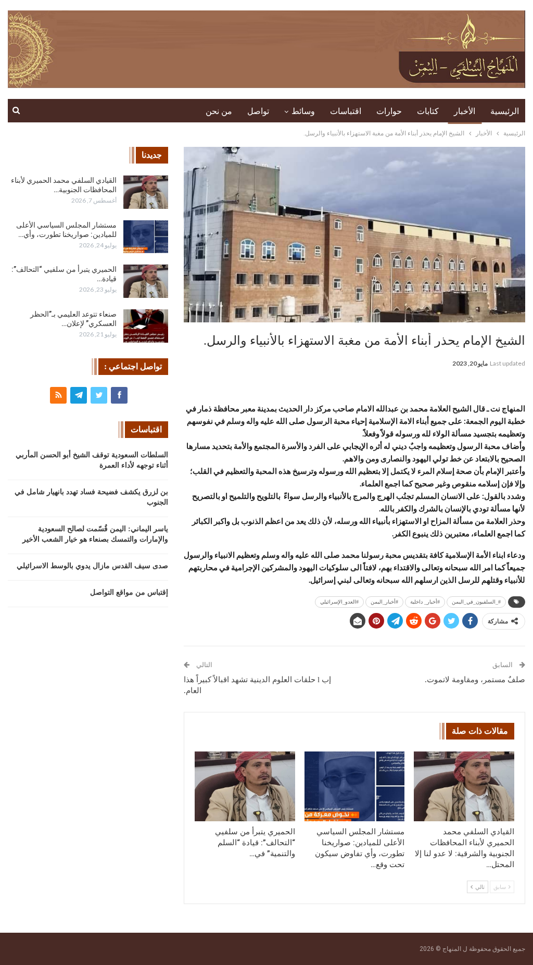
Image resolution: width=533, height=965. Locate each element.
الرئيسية (504, 111)
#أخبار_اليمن (384, 602)
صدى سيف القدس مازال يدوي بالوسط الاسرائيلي (92, 566)
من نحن (219, 111)
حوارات (389, 111)
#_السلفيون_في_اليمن (476, 602)
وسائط (303, 111)
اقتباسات (345, 111)
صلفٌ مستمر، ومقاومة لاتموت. (475, 679)
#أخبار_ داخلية (425, 602)
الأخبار (464, 111)
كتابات (428, 111)
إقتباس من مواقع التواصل (129, 592)
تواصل (258, 111)
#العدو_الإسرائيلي (339, 602)
